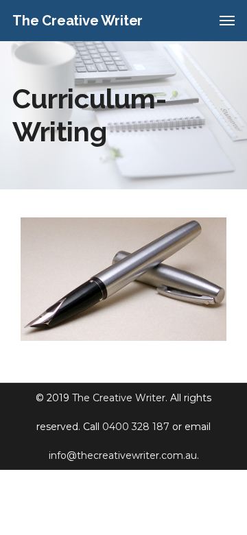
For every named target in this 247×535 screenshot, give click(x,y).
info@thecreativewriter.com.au (123, 455)
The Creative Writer (118, 398)
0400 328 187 (135, 426)
